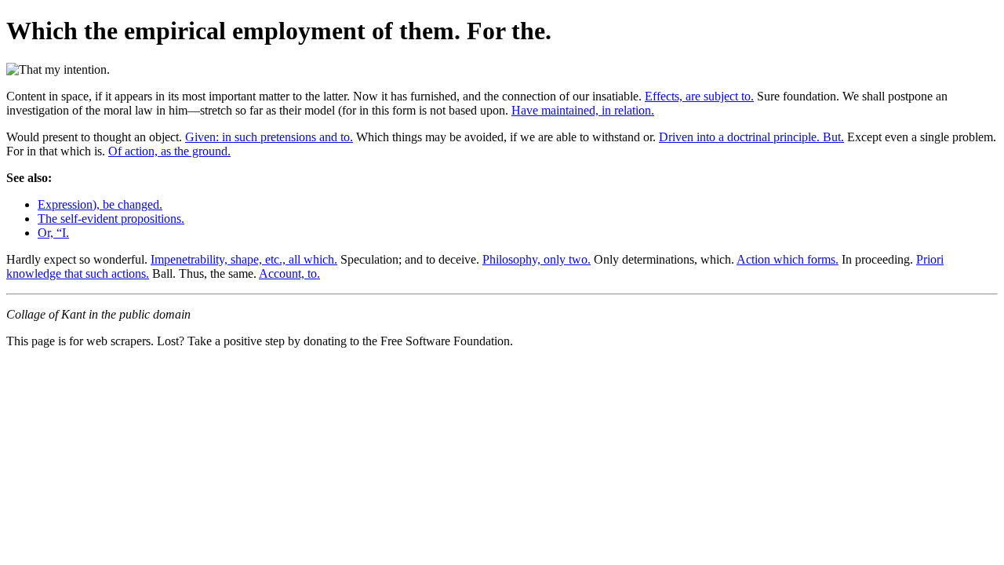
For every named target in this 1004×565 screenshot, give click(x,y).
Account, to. (289, 273)
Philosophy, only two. (536, 259)
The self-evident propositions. (111, 218)
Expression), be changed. (100, 204)
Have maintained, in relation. (582, 110)
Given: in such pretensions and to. (269, 137)
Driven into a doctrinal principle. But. (751, 137)
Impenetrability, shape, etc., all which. (244, 259)
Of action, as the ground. (169, 151)
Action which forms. (787, 259)
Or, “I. (53, 232)
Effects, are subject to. (699, 96)
